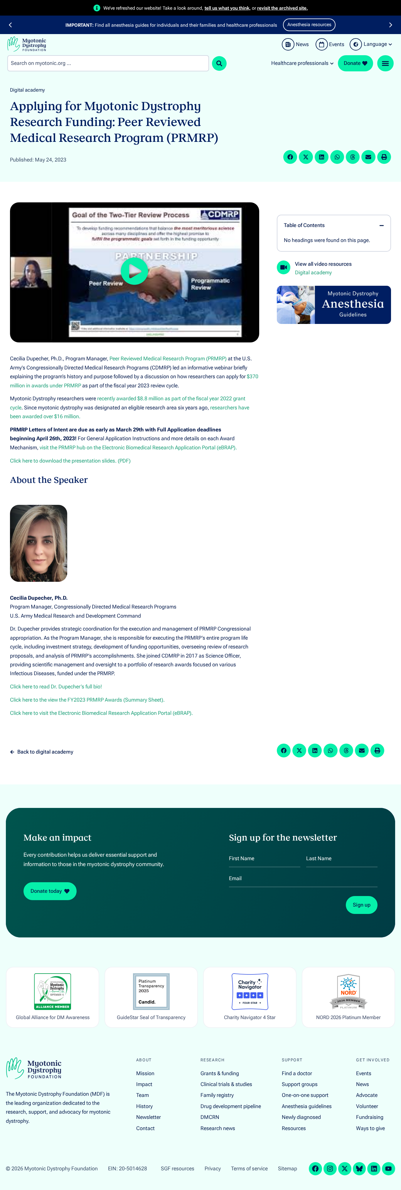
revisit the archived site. (282, 8)
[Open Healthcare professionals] (332, 63)
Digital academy (27, 90)
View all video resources (323, 264)
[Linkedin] (373, 1168)
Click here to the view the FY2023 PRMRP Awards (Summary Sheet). (87, 700)
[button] (10, 25)
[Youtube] (388, 1168)
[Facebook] (315, 1168)
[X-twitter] (344, 1168)
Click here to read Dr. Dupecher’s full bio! (56, 687)
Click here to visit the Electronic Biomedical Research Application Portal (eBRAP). (101, 713)
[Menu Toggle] (385, 63)
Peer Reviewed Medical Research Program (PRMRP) (168, 359)
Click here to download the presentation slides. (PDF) (70, 461)
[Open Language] (390, 44)
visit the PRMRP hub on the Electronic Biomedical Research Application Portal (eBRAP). (138, 448)
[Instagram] (330, 1168)
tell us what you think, (228, 8)
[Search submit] (219, 63)
